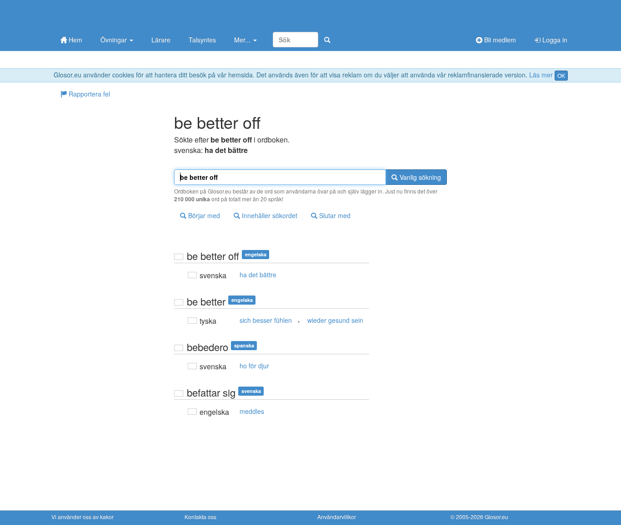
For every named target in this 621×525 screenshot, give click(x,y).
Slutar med (334, 215)
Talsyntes (202, 39)
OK (561, 75)
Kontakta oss (200, 516)
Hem (74, 39)
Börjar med (203, 215)
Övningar (114, 39)
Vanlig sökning (419, 177)
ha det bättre (258, 274)
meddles (252, 411)
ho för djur (254, 365)
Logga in (554, 39)
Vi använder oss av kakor (82, 516)
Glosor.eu (496, 516)
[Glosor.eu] (99, 14)
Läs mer (541, 74)
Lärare (160, 39)
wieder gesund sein (335, 320)
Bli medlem (499, 39)
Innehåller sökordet (268, 215)
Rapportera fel (88, 93)
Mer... (243, 39)
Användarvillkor (336, 516)
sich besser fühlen (266, 320)
